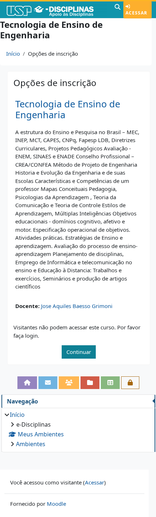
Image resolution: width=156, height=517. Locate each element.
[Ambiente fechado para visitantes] (130, 382)
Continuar (78, 351)
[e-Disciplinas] (56, 10)
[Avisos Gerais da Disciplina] (47, 382)
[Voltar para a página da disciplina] (27, 382)
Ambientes (30, 444)
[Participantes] (69, 382)
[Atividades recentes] (90, 382)
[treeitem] (78, 429)
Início (13, 53)
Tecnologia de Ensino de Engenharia (67, 109)
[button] (117, 9)
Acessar (136, 13)
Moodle (56, 503)
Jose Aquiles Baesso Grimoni (76, 305)
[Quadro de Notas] (110, 382)
